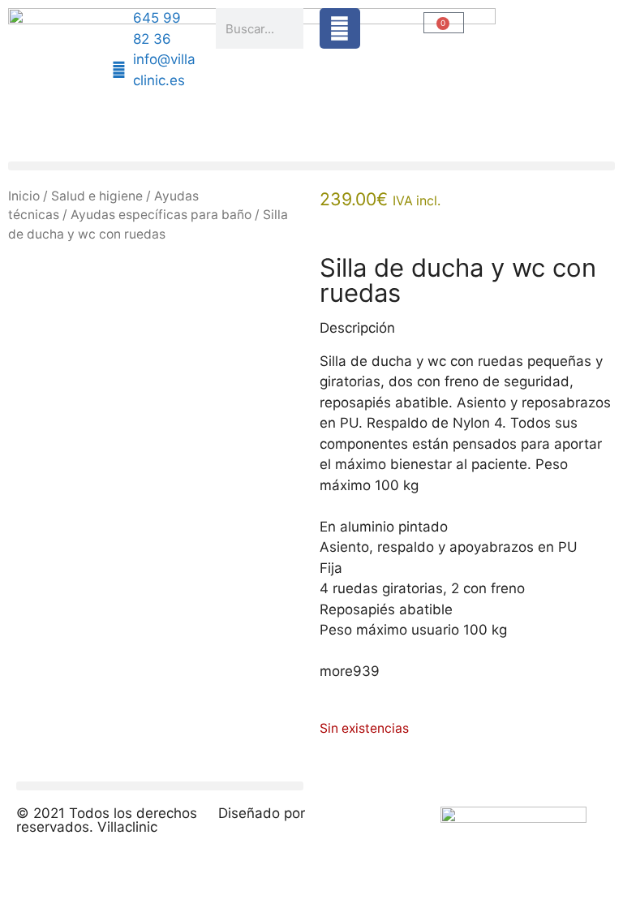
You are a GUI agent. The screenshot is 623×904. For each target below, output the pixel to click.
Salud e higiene (97, 196)
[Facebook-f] (340, 28)
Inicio (24, 196)
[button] (311, 165)
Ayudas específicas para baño (161, 214)
